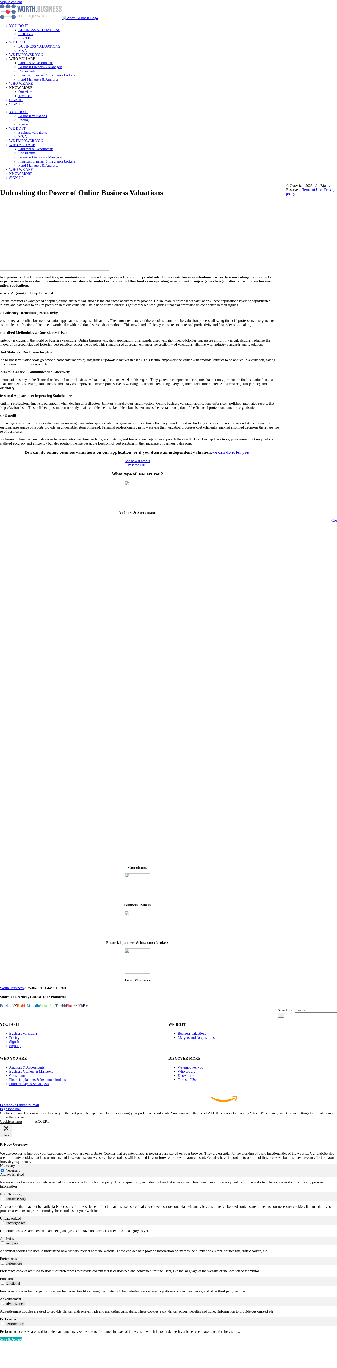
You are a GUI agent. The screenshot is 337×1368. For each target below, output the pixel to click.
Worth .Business (12, 988)
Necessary (13, 1170)
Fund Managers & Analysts (29, 1084)
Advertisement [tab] (10, 1299)
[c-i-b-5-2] (137, 897)
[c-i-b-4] (137, 972)
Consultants (17, 1076)
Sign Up (15, 1046)
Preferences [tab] (8, 1259)
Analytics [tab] (7, 1238)
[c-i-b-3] (137, 935)
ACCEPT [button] (42, 1121)
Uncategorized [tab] (10, 1218)
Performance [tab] (9, 1319)
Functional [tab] (7, 1279)
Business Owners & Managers (31, 1071)
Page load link (10, 1109)
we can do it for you (230, 452)
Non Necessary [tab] (11, 1194)
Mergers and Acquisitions (196, 1038)
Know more (186, 1076)
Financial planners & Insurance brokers (37, 1080)
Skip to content (11, 2)
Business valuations (23, 1033)
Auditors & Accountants (26, 1067)
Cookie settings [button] (11, 1121)
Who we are (186, 1071)
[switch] (2, 1198)
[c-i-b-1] (137, 505)
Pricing (14, 1038)
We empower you (190, 1067)
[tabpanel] (168, 1184)
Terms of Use (187, 1080)
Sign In (14, 1042)
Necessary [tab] (7, 1166)
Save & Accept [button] (11, 1339)
